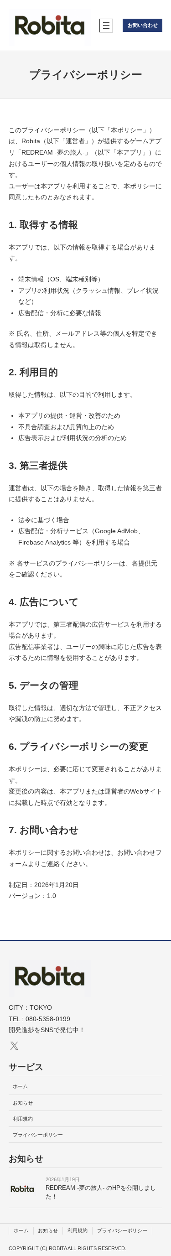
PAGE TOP (158, 1210)
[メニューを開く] (106, 25)
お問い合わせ (143, 25)
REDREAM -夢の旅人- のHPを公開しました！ (101, 1192)
